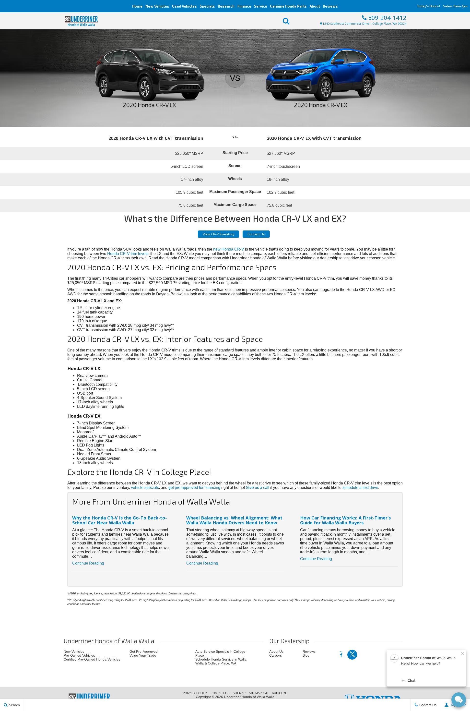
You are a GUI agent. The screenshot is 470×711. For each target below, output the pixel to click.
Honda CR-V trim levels (127, 254)
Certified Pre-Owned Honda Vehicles (92, 659)
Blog (306, 655)
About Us (276, 651)
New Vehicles (157, 6)
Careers (275, 655)
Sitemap (239, 693)
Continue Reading (88, 563)
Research (226, 6)
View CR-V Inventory (218, 234)
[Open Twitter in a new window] (352, 655)
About (315, 6)
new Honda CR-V (228, 249)
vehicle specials (145, 487)
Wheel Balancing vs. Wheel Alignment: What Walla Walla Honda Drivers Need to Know (234, 520)
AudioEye (279, 693)
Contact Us (256, 234)
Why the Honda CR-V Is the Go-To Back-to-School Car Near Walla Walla (119, 520)
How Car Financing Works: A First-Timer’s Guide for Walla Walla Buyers (345, 520)
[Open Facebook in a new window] (341, 654)
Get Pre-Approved (143, 651)
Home (137, 6)
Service (260, 6)
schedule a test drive (360, 487)
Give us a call (257, 487)
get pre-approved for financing (194, 487)
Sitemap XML (259, 693)
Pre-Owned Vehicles (79, 655)
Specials (207, 6)
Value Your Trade (142, 655)
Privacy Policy (195, 693)
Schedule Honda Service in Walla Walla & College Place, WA (221, 661)
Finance (244, 6)
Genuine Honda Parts (288, 6)
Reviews (330, 6)
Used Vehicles (184, 6)
